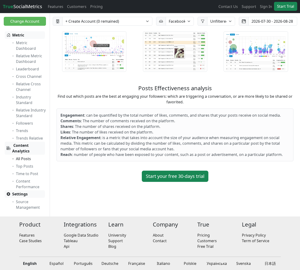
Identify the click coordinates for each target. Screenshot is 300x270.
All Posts (23, 158)
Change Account (24, 21)
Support (249, 6)
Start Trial (285, 6)
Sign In (266, 6)
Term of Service (255, 240)
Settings (20, 194)
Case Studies (30, 240)
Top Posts (24, 166)
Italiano (163, 263)
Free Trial (205, 246)
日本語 (270, 263)
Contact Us (228, 6)
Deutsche (109, 263)
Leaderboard (27, 69)
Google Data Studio (81, 235)
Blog (112, 246)
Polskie (190, 263)
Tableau (71, 240)
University (117, 235)
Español (56, 263)
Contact (160, 240)
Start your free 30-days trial (175, 176)
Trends (22, 130)
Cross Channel (28, 76)
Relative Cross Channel (28, 86)
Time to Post (27, 173)
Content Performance (27, 184)
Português (83, 263)
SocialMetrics (22, 6)
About (158, 235)
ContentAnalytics (21, 148)
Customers (76, 6)
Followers (24, 123)
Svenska (243, 263)
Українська (217, 263)
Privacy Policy (254, 235)
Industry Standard (24, 99)
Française (136, 263)
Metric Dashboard (26, 45)
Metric (18, 35)
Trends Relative (29, 138)
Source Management (28, 204)
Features (55, 6)
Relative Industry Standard (31, 113)
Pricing (96, 6)
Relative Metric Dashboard (29, 58)
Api (66, 246)
